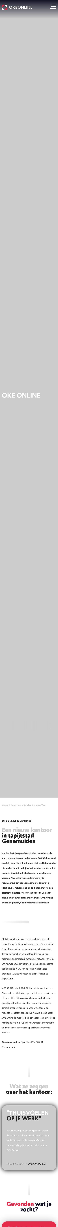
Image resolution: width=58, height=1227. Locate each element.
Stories (27, 805)
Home (5, 805)
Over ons (16, 805)
